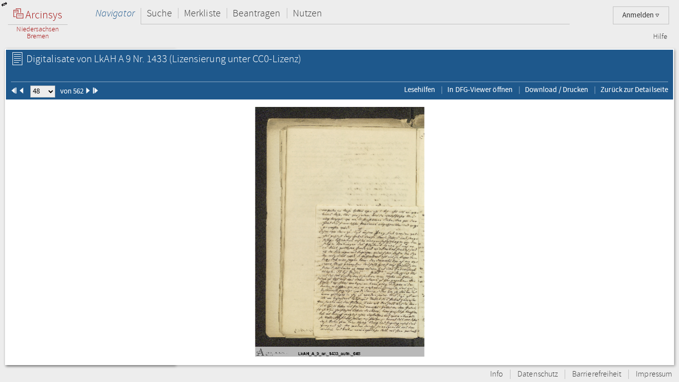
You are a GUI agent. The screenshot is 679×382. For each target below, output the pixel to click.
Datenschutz (537, 374)
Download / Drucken (556, 90)
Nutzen (307, 13)
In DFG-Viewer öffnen (479, 90)
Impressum (654, 374)
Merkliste (202, 13)
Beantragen (257, 13)
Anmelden (638, 15)
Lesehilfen (419, 90)
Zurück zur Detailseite (634, 90)
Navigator (115, 13)
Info (496, 374)
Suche (159, 13)
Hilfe (660, 36)
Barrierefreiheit (596, 374)
